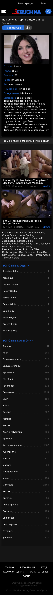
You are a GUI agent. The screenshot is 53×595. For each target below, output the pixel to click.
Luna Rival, (26, 243)
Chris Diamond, (36, 232)
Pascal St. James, (12, 249)
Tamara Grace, (42, 254)
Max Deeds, (8, 246)
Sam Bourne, (9, 254)
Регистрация (25, 3)
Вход (43, 3)
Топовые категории (18, 340)
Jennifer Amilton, (11, 238)
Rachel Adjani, (10, 252)
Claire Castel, (9, 235)
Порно (26, 576)
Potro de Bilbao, (32, 249)
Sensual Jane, (25, 254)
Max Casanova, (41, 243)
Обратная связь (39, 571)
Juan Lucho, (9, 240)
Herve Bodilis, (26, 235)
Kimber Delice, (25, 240)
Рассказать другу (13, 571)
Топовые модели (16, 265)
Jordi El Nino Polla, (33, 238)
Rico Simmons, (27, 252)
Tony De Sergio (10, 257)
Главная (9, 567)
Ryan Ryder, (43, 252)
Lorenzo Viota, (10, 243)
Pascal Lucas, (24, 246)
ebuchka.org (23, 590)
